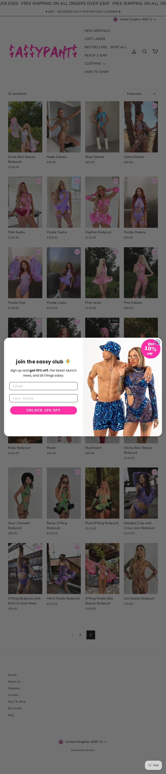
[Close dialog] (157, 342)
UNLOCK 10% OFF (43, 410)
